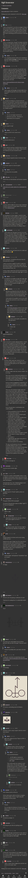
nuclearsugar (7, 66)
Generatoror (10, 369)
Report (13, 873)
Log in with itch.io (5, 11)
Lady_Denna (7, 339)
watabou (8, 55)
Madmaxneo (7, 257)
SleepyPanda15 (8, 665)
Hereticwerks (7, 466)
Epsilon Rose (7, 40)
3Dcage (6, 332)
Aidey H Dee (7, 155)
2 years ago (13, 66)
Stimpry (6, 137)
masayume (7, 790)
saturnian (9, 524)
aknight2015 (7, 704)
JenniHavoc (7, 248)
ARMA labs (7, 213)
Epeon (6, 850)
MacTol (6, 202)
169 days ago (11, 17)
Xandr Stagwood (8, 595)
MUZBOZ (7, 815)
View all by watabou (7, 873)
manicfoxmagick (9, 230)
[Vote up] (1, 17)
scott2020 (7, 728)
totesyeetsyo (7, 489)
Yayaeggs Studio (8, 498)
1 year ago (9, 25)
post (13, 760)
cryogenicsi (7, 163)
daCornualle (9, 509)
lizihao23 (7, 98)
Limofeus (7, 830)
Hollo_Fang (7, 177)
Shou (6, 25)
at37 (6, 654)
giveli (8, 358)
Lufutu (6, 842)
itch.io (2, 873)
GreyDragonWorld (8, 184)
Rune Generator (13, 307)
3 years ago (15, 184)
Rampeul (7, 639)
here (24, 295)
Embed (17, 873)
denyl (6, 145)
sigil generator (11, 207)
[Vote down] (1, 19)
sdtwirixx (7, 17)
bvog (6, 672)
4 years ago (13, 339)
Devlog (25, 877)
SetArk (6, 533)
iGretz (6, 473)
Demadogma (7, 823)
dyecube (7, 123)
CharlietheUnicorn (8, 562)
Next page (24, 14)
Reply (4, 21)
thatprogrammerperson (9, 605)
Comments (19, 877)
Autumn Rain (7, 712)
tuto (17, 643)
